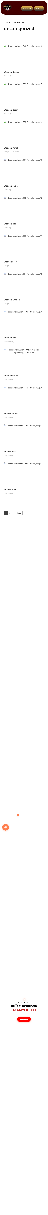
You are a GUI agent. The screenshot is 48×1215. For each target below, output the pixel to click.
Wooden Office (11, 375)
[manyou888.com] (10, 8)
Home (8, 22)
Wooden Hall (10, 223)
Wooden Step (10, 261)
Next (14, 513)
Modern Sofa (10, 451)
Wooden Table (11, 185)
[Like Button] (43, 72)
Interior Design (9, 341)
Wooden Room (11, 110)
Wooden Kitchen (12, 299)
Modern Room (11, 413)
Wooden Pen (10, 337)
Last (19, 513)
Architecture (8, 76)
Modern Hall (10, 489)
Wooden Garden (11, 72)
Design (6, 152)
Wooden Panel (11, 148)
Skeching (15, 152)
